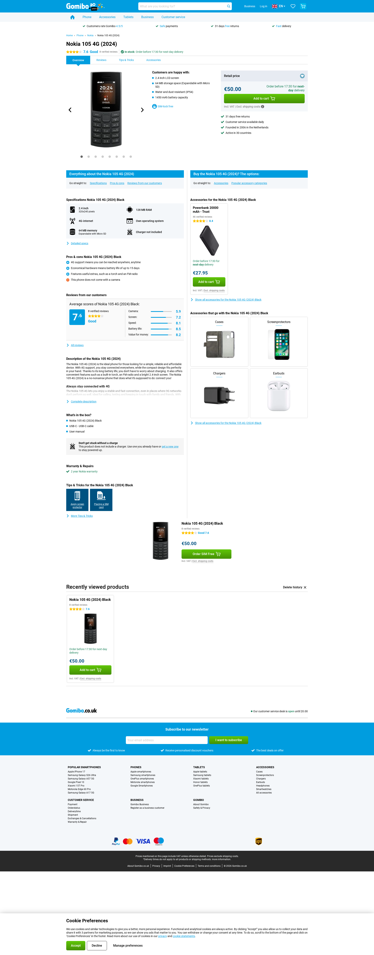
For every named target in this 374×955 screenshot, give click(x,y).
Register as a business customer (147, 808)
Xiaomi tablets (201, 778)
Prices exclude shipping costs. (223, 856)
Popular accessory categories (249, 183)
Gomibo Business (140, 804)
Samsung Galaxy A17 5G (81, 792)
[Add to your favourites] (302, 76)
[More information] (262, 106)
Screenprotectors (265, 775)
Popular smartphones (84, 767)
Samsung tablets (202, 775)
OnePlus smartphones (142, 778)
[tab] (81, 156)
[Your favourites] (293, 6)
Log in (263, 6)
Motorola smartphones (143, 782)
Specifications (98, 183)
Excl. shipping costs (214, 290)
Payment (72, 804)
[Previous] (70, 110)
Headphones (263, 785)
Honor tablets (200, 782)
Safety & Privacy (201, 808)
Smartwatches (263, 789)
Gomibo (198, 799)
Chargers (261, 778)
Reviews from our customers (144, 183)
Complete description (83, 401)
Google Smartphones (142, 785)
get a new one (170, 446)
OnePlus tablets (201, 785)
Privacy (156, 866)
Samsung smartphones (143, 775)
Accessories (107, 17)
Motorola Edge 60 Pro (79, 789)
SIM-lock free (165, 106)
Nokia (90, 35)
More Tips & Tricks (82, 515)
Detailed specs (79, 243)
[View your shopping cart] (303, 6)
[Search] (229, 6)
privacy (162, 936)
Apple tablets (200, 771)
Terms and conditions (209, 866)
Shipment (73, 815)
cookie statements (184, 936)
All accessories (264, 792)
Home (69, 35)
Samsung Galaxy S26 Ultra (82, 775)
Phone (87, 17)
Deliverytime (74, 811)
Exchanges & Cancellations (82, 818)
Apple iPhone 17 (76, 771)
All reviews (77, 345)
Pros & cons (117, 183)
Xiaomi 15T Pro (76, 785)
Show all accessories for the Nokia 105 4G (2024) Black (228, 299)
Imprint (167, 866)
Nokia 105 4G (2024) (108, 35)
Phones (136, 767)
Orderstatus (74, 808)
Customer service (173, 17)
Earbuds (260, 782)
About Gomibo (201, 804)
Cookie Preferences (184, 866)
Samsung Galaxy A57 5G (81, 778)
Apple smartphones (141, 771)
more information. (221, 859)
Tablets (128, 17)
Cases (259, 771)
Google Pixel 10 (76, 782)
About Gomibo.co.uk (138, 866)
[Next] (142, 110)
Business (147, 17)
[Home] (72, 17)
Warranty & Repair (77, 822)
